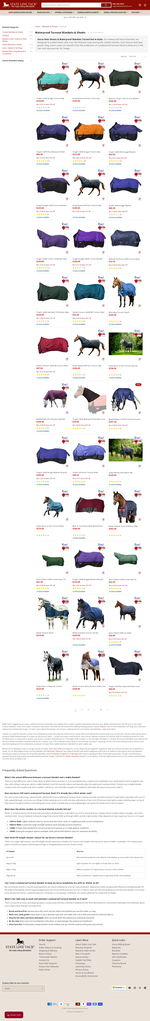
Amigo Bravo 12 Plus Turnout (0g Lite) (123, 366)
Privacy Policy (81, 969)
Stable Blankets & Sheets (12, 44)
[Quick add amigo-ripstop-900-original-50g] (139, 466)
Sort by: (124, 56)
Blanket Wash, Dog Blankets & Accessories (14, 52)
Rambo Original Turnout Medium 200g (123, 526)
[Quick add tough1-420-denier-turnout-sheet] (103, 466)
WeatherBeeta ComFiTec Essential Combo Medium (124, 419)
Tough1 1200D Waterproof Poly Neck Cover (89, 419)
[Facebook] (129, 988)
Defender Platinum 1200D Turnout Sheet (124, 259)
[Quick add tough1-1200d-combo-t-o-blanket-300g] (67, 252)
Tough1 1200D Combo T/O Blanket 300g (51, 259)
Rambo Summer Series (44, 633)
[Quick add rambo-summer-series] (67, 626)
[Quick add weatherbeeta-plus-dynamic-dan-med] (67, 413)
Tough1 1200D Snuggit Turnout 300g (50, 98)
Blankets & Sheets (50, 26)
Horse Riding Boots (121, 944)
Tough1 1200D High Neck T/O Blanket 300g (52, 312)
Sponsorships (81, 957)
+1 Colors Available (42, 217)
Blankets (116, 950)
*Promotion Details (48, 957)
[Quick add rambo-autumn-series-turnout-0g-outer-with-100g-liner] (103, 680)
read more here (108, 729)
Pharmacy (116, 966)
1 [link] (75, 709)
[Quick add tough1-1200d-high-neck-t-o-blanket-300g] (67, 306)
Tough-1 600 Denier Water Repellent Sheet (67, 756)
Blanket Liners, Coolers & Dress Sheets (14, 40)
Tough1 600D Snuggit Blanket (120, 205)
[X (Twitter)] (139, 988)
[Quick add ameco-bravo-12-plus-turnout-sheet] (67, 519)
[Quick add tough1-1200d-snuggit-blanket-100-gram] (67, 466)
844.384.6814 (118, 4)
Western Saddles (120, 954)
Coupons (116, 960)
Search (42, 944)
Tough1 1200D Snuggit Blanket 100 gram (51, 472)
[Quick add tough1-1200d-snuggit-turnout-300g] (67, 92)
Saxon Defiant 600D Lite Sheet (120, 633)
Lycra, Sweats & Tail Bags (12, 48)
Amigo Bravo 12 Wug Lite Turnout (49, 686)
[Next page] (107, 709)
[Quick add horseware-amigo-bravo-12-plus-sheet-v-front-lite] (139, 359)
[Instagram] (134, 988)
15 (101, 709)
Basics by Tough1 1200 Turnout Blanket (124, 98)
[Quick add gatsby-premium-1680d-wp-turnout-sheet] (103, 306)
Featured (135, 12)
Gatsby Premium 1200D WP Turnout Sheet (52, 366)
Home (37, 26)
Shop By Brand (119, 963)
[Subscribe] (41, 988)
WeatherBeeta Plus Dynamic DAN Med (50, 419)
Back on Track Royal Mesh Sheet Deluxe (88, 526)
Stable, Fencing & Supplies (115, 12)
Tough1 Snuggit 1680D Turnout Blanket (88, 259)
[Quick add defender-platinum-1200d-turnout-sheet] (139, 252)
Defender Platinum (55, 751)
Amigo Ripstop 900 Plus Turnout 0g (86, 98)
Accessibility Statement (86, 976)
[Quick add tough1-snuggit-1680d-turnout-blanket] (103, 252)
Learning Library (83, 966)
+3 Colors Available (79, 110)
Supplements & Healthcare (20, 12)
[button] (17, 60)
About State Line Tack (85, 944)
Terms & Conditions (84, 973)
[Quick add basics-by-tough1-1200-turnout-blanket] (139, 92)
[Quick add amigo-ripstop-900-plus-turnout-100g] (103, 359)
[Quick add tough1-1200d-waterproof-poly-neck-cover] (103, 413)
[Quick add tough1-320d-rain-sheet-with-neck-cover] (139, 680)
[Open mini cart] (145, 5)
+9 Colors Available (115, 164)
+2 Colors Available (79, 217)
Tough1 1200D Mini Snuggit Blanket (122, 152)
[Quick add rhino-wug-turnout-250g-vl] (139, 306)
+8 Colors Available (42, 164)
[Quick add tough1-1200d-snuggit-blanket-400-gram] (103, 573)
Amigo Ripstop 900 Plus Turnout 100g (87, 366)
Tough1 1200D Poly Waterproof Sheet (50, 152)
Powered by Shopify (82, 1008)
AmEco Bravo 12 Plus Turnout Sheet (50, 526)
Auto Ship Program (48, 963)
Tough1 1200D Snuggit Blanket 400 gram (88, 579)
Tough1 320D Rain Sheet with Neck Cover (124, 686)
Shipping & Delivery (48, 950)
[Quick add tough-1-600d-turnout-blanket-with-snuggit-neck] (139, 199)
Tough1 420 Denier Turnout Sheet (85, 472)
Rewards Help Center (85, 950)
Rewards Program (83, 947)
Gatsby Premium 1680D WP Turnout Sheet (89, 312)
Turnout (62, 26)
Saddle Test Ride (83, 960)
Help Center (44, 969)
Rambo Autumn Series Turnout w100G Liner (89, 686)
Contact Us (44, 960)
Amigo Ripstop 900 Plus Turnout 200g (87, 205)
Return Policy (45, 954)
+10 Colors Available (43, 110)
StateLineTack (71, 1008)
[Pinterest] (145, 988)
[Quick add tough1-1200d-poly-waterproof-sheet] (67, 145)
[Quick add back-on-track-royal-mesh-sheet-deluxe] (103, 519)
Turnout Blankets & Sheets (12, 32)
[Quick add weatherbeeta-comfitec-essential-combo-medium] (139, 413)
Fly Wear (5, 35)
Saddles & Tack (43, 12)
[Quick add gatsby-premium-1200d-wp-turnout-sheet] (67, 359)
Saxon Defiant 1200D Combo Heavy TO (51, 579)
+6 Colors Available (115, 110)
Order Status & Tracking (50, 947)
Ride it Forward (82, 954)
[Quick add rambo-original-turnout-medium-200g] (139, 520)
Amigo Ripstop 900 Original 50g (120, 472)
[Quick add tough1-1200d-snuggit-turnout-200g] (103, 145)
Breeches (116, 947)
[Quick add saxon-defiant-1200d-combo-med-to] (139, 573)
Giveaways (80, 963)
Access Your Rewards (49, 966)
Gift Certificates (119, 957)
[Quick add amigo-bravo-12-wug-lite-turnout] (67, 680)
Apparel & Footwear (63, 12)
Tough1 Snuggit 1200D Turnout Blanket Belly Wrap (51, 205)
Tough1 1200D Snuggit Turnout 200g (86, 152)
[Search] (106, 5)
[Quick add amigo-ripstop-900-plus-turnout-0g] (103, 92)
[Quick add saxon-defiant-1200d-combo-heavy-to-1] (67, 573)
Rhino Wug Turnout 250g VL (119, 312)
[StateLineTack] (20, 5)
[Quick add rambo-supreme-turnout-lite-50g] (103, 626)
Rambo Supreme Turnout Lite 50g (85, 633)
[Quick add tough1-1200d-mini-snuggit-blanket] (139, 145)
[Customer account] (139, 5)
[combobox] (76, 5)
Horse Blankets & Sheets (88, 12)
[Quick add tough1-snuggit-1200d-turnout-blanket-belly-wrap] (67, 199)
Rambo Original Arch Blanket (66, 754)
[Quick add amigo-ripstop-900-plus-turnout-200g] (103, 199)
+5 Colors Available (79, 164)
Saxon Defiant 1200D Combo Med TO (122, 579)
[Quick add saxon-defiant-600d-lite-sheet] (139, 626)
